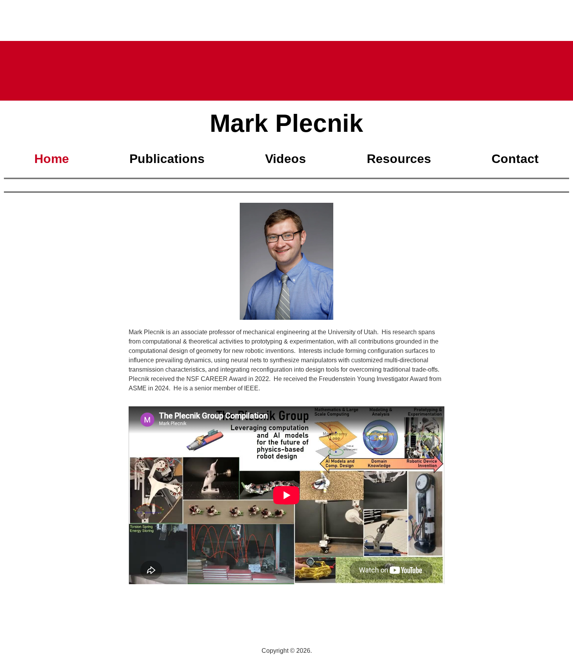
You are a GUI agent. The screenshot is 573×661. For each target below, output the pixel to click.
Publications (167, 159)
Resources (399, 159)
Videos (285, 159)
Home (51, 159)
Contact (515, 159)
